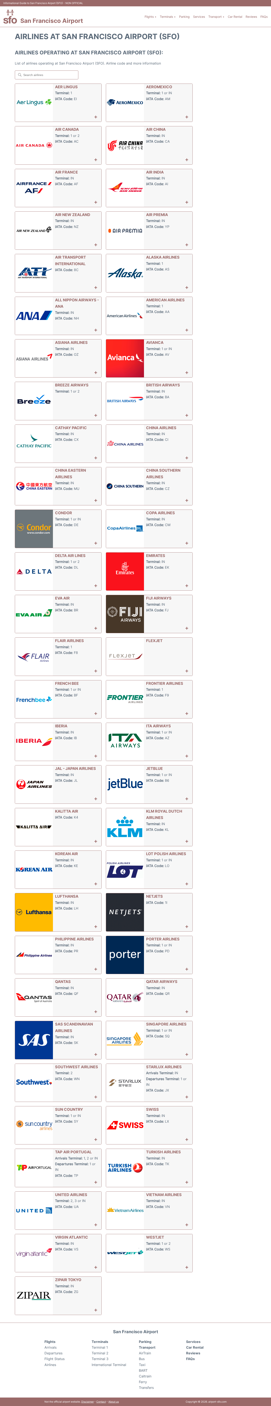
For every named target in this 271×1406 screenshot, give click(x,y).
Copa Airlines (160, 513)
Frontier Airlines (164, 683)
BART (143, 1370)
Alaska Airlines (163, 257)
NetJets (154, 896)
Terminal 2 (100, 1353)
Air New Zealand (72, 214)
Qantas (63, 981)
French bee (67, 683)
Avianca (154, 342)
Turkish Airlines (163, 1152)
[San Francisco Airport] (10, 16)
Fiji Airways (158, 598)
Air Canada (67, 129)
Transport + (216, 16)
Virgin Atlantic (71, 1237)
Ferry (143, 1382)
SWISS (152, 1109)
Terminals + (168, 16)
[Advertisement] (230, 94)
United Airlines (71, 1194)
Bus (142, 1359)
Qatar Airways (161, 981)
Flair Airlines (69, 640)
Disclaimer (87, 1401)
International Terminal (109, 1365)
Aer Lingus (66, 87)
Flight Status (54, 1359)
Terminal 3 (100, 1359)
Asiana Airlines (71, 342)
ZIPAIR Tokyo (68, 1280)
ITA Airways (158, 726)
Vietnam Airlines (164, 1194)
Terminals (100, 1342)
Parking (184, 16)
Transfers (146, 1387)
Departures (53, 1353)
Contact (101, 1401)
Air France (66, 172)
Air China (156, 129)
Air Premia (157, 214)
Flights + (150, 16)
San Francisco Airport (51, 21)
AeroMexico (159, 87)
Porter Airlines (163, 939)
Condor (63, 513)
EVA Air (62, 598)
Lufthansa (66, 896)
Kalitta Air (66, 811)
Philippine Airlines (74, 939)
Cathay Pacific (71, 428)
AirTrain (145, 1353)
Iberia (61, 726)
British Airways (163, 385)
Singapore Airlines (166, 1024)
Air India (155, 172)
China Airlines (161, 428)
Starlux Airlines (164, 1067)
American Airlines (165, 300)
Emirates (155, 555)
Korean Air (66, 854)
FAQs (264, 16)
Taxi (142, 1365)
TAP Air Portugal (73, 1152)
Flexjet (154, 640)
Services (199, 16)
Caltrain (145, 1376)
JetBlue (154, 768)
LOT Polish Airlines (166, 854)
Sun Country (69, 1109)
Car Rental (235, 16)
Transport (147, 1347)
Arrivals (50, 1347)
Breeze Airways (71, 385)
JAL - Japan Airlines (75, 768)
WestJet (155, 1237)
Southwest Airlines (76, 1067)
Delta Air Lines (70, 555)
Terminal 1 (100, 1347)
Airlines (50, 1365)
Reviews (251, 16)
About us (113, 1401)
